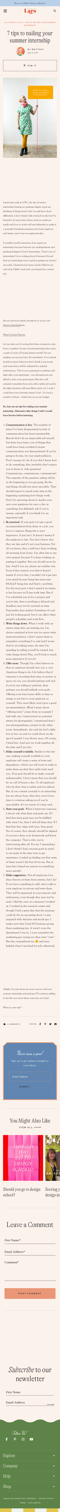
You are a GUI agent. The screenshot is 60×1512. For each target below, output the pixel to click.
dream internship (11, 325)
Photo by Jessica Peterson (14, 334)
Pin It (32, 65)
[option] (23, 1166)
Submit (25, 1086)
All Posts (9, 22)
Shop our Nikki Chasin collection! (30, 3)
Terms (23, 1503)
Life (19, 22)
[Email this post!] (55, 1024)
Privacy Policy (46, 1498)
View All (26, 1127)
